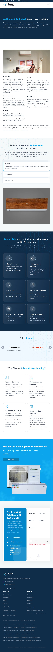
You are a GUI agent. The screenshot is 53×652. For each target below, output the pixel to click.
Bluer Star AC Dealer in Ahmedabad (11, 637)
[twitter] (7, 588)
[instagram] (14, 588)
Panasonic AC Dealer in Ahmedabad (27, 624)
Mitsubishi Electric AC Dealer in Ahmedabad (30, 637)
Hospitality (30, 603)
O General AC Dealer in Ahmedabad (29, 627)
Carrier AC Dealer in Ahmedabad (27, 630)
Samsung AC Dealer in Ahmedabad (11, 620)
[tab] (26, 166)
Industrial (29, 600)
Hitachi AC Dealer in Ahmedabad (10, 630)
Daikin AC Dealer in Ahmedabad (10, 624)
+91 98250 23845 (9, 1)
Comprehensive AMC (8, 613)
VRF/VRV (5, 603)
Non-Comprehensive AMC (10, 615)
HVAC (4, 600)
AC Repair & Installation (9, 610)
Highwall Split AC (7, 595)
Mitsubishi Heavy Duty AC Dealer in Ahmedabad (13, 640)
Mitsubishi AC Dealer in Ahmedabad (11, 627)
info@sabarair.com (23, 1)
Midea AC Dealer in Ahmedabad (26, 634)
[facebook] (4, 588)
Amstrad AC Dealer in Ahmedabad (33, 640)
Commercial (30, 597)
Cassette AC (6, 597)
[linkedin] (11, 588)
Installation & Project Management (36, 613)
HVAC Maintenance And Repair (35, 610)
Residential (30, 595)
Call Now (11, 459)
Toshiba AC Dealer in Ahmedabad (27, 620)
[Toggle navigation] (48, 4)
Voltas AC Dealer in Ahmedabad (10, 634)
